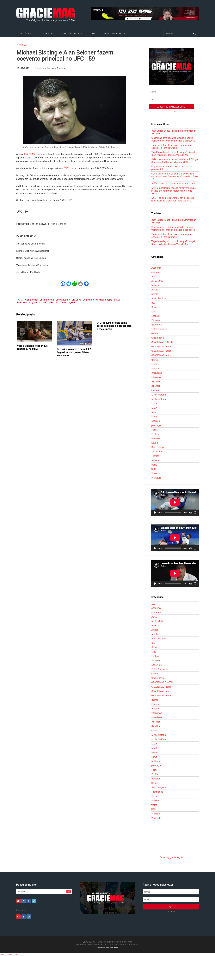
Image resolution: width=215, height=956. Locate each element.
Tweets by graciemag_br (171, 857)
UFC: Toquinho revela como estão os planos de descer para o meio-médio (114, 325)
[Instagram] (23, 901)
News (154, 412)
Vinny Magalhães (69, 302)
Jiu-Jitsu (76, 299)
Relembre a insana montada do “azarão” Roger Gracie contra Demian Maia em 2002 (174, 161)
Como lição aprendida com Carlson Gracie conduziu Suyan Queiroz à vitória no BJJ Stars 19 (174, 176)
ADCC (154, 276)
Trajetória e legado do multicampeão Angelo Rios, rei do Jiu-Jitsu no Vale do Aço (173, 153)
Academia (156, 267)
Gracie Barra (157, 337)
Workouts (156, 477)
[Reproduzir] (155, 512)
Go (69, 891)
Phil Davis (22, 302)
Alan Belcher (31, 299)
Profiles (155, 434)
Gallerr (154, 333)
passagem (156, 425)
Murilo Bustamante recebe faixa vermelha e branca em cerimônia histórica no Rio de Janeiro (173, 191)
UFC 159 (53, 302)
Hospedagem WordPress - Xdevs (107, 947)
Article (154, 289)
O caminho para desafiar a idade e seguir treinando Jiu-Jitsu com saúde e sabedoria (173, 139)
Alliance (155, 285)
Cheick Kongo (63, 299)
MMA (117, 299)
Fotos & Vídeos (159, 329)
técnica (155, 460)
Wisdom (155, 473)
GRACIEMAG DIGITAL (115, 33)
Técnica (155, 456)
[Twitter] (34, 901)
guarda (154, 359)
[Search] (194, 33)
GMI (93, 33)
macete (155, 390)
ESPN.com (68, 168)
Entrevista (156, 324)
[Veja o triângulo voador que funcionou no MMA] (34, 331)
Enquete (155, 320)
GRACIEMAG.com (33, 154)
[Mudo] (190, 512)
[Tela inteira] (195, 512)
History (155, 364)
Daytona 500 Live (9, 954)
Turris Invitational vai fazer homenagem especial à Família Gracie (171, 146)
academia (156, 272)
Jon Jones (88, 299)
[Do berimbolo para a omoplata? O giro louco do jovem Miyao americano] (74, 333)
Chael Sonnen (47, 299)
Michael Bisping (104, 299)
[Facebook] (28, 901)
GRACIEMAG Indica (161, 346)
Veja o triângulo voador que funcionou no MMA (32, 347)
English (155, 316)
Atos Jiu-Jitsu (158, 298)
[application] (175, 502)
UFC (45, 302)
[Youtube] (18, 901)
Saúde (154, 442)
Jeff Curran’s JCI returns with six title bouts (173, 183)
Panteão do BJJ (72, 33)
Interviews (156, 372)
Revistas (155, 438)
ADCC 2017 (157, 281)
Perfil (154, 429)
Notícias (25, 33)
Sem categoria (158, 447)
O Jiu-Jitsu (47, 33)
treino (154, 464)
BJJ (153, 302)
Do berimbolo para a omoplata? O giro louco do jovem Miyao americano (74, 352)
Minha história (158, 394)
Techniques (157, 451)
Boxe (154, 307)
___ (153, 263)
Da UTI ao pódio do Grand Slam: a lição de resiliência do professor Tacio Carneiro (172, 199)
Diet (153, 311)
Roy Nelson (35, 302)
